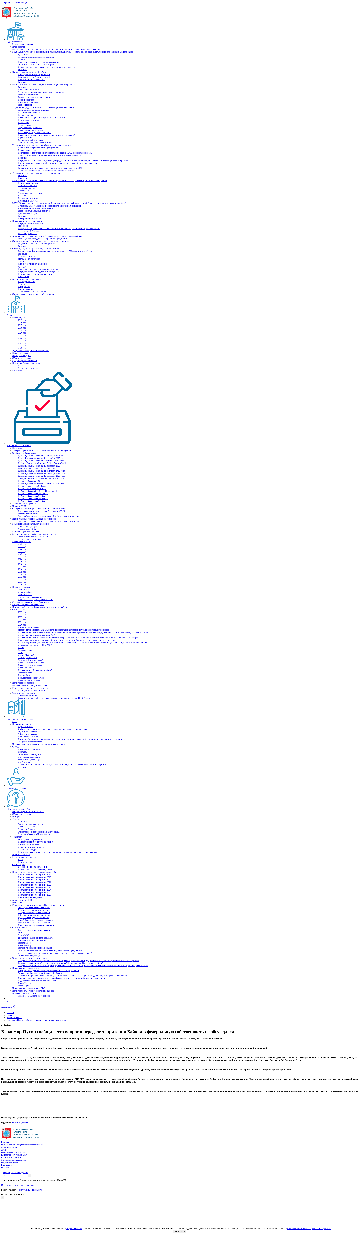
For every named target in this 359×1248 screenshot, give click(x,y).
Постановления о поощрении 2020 (34, 880)
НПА (20, 365)
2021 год (22, 335)
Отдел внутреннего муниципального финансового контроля (41, 241)
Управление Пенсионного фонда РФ (35, 938)
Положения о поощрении (30, 897)
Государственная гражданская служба (30, 685)
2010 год (22, 584)
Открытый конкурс (27, 849)
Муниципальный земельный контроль (36, 64)
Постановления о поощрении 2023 (34, 887)
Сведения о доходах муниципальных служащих (41, 92)
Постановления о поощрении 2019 (34, 877)
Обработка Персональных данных (17, 1185)
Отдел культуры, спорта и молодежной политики (36, 248)
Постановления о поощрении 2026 (34, 895)
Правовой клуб (25, 667)
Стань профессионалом (23, 693)
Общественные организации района (29, 958)
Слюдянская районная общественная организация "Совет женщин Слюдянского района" (60, 963)
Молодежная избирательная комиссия (30, 524)
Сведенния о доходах (28, 368)
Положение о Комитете (29, 89)
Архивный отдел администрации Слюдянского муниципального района (47, 236)
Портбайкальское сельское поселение (36, 920)
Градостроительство (27, 150)
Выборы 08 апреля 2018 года (32, 488)
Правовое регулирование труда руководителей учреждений (46, 135)
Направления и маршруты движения (35, 842)
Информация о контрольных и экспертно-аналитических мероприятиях (52, 729)
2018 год (22, 328)
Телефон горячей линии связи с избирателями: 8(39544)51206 (41, 450)
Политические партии (23, 683)
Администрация (14, 42)
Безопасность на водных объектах (34, 211)
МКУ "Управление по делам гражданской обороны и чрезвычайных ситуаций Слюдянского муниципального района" (69, 203)
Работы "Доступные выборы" (32, 662)
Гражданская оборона (28, 213)
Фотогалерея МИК (27, 529)
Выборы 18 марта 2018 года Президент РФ (38, 491)
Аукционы (23, 54)
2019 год (22, 330)
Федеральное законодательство (33, 536)
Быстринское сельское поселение (34, 922)
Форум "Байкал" (26, 655)
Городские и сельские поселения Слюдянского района (38, 905)
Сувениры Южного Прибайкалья (34, 834)
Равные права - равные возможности (35, 599)
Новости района (20, 1122)
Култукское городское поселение (33, 917)
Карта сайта (6, 1165)
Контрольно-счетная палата (20, 719)
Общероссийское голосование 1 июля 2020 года (41, 478)
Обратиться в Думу (21, 358)
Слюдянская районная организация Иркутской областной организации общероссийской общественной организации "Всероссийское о (83, 965)
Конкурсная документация (30, 839)
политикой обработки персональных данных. (309, 1228)
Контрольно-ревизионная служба (28, 604)
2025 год (22, 345)
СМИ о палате (25, 762)
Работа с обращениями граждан (27, 531)
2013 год (22, 577)
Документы (23, 195)
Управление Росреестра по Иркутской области (40, 973)
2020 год (22, 333)
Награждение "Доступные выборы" (35, 670)
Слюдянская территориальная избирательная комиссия (38, 508)
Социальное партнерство (30, 127)
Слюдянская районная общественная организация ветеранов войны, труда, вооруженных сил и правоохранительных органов (78, 960)
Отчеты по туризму (27, 827)
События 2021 (25, 594)
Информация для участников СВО (28, 988)
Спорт (21, 261)
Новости (5, 1167)
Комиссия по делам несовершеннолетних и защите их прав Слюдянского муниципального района (59, 180)
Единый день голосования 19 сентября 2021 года (41, 473)
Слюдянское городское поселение (34, 912)
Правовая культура (21, 587)
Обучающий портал (27, 695)
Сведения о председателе (30, 742)
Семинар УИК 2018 (27, 657)
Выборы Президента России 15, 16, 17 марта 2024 (42, 463)
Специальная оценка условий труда (35, 142)
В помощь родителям (28, 183)
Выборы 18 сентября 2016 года (33, 496)
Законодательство (26, 188)
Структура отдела (26, 256)
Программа (23, 276)
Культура (22, 266)
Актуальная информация (24, 503)
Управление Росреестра (29, 955)
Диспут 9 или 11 (26, 675)
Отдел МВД (23, 935)
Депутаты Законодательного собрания (30, 350)
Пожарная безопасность (29, 218)
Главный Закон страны (29, 680)
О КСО (15, 747)
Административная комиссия (26, 279)
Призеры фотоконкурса (29, 627)
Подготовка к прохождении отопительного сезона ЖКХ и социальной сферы (55, 153)
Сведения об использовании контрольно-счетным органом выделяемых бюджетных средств (62, 764)
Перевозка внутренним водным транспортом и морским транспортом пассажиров (57, 852)
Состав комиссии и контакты (32, 291)
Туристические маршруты (30, 824)
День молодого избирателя (31, 678)
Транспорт (17, 837)
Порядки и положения (28, 102)
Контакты (22, 69)
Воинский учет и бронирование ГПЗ (35, 77)
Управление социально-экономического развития (36, 173)
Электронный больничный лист (33, 110)
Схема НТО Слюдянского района (34, 996)
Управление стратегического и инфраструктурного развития (41, 145)
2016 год (22, 323)
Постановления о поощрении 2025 (34, 892)
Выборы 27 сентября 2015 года (33, 498)
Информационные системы (31, 223)
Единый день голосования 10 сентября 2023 (39, 466)
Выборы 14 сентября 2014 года (33, 501)
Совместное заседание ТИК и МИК (35, 645)
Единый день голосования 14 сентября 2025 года (41, 458)
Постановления (25, 289)
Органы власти (19, 927)
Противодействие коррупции (26, 363)
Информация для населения (25, 968)
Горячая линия (25, 137)
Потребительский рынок (24, 993)
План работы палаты (28, 736)
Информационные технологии (27, 221)
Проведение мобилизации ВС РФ (34, 74)
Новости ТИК (19, 506)
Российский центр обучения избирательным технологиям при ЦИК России (54, 698)
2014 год (22, 574)
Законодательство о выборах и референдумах (34, 534)
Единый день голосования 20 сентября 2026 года (41, 455)
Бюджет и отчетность (28, 95)
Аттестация (23, 122)
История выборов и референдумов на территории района (39, 607)
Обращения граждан (28, 734)
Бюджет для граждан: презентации (34, 97)
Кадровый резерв (26, 115)
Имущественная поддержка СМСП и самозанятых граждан (46, 67)
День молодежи (25, 650)
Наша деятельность (21, 724)
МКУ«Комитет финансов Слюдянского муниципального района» (43, 84)
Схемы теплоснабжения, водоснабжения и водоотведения (46, 170)
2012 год (22, 579)
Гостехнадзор (24, 943)
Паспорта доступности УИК (31, 690)
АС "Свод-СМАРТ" (27, 233)
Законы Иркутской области (31, 539)
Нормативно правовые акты (31, 79)
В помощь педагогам (28, 201)
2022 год (22, 338)
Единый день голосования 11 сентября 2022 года (41, 471)
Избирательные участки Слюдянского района (34, 519)
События (22, 821)
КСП (14, 721)
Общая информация (27, 526)
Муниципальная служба (29, 731)
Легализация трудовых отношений (34, 132)
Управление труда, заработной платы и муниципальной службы (43, 107)
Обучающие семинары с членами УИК (36, 635)
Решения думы (19, 317)
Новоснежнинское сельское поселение (36, 925)
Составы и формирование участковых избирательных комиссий (48, 521)
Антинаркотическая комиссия (32, 264)
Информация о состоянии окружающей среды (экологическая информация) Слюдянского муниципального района (73, 160)
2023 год (22, 340)
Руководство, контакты (23, 44)
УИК (20, 652)
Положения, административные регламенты (39, 62)
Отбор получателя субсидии (31, 847)
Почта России (24, 983)
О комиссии (23, 190)
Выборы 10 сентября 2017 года (33, 493)
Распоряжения (25, 105)
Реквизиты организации (29, 759)
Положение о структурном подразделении (38, 148)
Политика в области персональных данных (33, 991)
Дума (9, 315)
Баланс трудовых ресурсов (30, 130)
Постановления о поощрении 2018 (34, 874)
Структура (23, 767)
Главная (5, 1142)
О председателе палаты (29, 757)
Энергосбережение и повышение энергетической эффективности (49, 155)
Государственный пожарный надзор (35, 948)
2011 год (22, 582)
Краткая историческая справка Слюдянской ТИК (41, 511)
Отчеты (21, 59)
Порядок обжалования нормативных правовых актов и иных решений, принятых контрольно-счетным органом (72, 739)
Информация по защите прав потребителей (22, 1145)
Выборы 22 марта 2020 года (31, 481)
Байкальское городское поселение (34, 915)
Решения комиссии (21, 541)
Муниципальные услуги (24, 857)
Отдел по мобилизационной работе (29, 72)
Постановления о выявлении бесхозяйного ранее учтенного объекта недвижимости (58, 163)
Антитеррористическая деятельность (35, 208)
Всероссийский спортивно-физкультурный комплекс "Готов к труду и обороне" (56, 251)
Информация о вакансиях (30, 749)
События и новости (27, 185)
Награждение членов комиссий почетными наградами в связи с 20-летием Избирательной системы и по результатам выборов (78, 637)
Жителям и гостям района (19, 809)
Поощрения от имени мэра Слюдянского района (35, 872)
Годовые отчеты (25, 726)
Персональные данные (29, 120)
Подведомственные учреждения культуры (38, 269)
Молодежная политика (29, 259)
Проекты (22, 158)
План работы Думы (21, 355)
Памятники (17, 902)
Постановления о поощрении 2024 (34, 890)
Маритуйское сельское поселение (34, 907)
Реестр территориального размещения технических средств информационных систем (59, 228)
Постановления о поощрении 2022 (34, 885)
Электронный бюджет (28, 231)
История (16, 816)
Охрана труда (24, 125)
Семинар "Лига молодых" (30, 660)
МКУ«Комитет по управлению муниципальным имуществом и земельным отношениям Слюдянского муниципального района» (73, 52)
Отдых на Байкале (26, 829)
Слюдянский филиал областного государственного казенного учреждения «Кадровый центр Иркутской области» (72, 975)
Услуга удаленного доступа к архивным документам (43, 238)
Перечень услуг (25, 862)
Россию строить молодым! (30, 665)
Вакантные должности (29, 112)
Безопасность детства (28, 198)
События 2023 (25, 589)
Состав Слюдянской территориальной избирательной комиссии (48, 516)
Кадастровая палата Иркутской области (37, 980)
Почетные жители (21, 854)
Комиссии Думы (20, 353)
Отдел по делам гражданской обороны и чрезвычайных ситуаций (49, 206)
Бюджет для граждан (17, 788)
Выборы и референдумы (24, 453)
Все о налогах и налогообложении (34, 930)
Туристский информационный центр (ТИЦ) (39, 832)
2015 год (22, 320)
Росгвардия (23, 986)
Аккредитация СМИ (22, 900)
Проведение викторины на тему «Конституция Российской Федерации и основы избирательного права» (68, 640)
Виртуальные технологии (31, 1190)
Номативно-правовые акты (31, 844)
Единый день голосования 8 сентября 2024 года (41, 461)
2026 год (22, 348)
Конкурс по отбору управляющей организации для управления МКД (51, 168)
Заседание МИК (25, 673)
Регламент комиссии (28, 514)
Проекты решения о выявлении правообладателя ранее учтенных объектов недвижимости (61, 978)
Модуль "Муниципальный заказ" (28, 811)
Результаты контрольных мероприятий (36, 243)
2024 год (22, 343)
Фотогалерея (18, 609)
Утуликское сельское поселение (33, 910)
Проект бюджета (26, 100)
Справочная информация (30, 193)
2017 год (22, 325)
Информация (24, 286)
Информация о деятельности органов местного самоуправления (48, 970)
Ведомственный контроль (30, 140)
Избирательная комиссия (19, 445)
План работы (18, 47)
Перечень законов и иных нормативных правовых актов (39, 744)
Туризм (15, 819)
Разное (21, 647)
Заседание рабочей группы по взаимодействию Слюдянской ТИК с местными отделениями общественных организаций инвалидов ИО (83, 642)
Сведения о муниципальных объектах (36, 57)
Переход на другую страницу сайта (35, 274)
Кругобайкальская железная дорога (35, 869)
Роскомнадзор (24, 945)
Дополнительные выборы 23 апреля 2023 (37, 468)
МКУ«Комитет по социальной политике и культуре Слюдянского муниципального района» (56, 49)
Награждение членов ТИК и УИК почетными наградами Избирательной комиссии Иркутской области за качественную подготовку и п (83, 632)
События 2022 (25, 592)
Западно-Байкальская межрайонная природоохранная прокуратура (50, 950)
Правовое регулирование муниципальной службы (42, 117)
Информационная (9, 1162)
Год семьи (22, 254)
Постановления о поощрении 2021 (34, 882)
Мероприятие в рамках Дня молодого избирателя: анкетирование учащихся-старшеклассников (63, 630)
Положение (23, 178)
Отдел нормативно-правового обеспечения (33, 294)
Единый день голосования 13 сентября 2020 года (41, 476)
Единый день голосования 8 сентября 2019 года (41, 483)
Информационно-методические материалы (38, 271)
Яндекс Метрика (74, 1228)
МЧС (20, 933)
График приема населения (24, 360)
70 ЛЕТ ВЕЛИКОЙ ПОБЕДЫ (32, 867)
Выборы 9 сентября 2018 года (32, 486)
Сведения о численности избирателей (30, 602)
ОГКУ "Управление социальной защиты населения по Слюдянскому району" (55, 953)
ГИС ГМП (23, 226)
